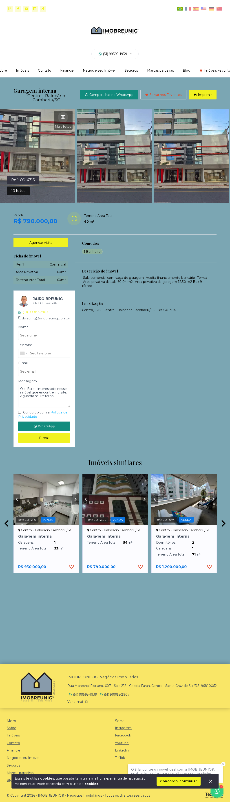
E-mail (44, 438)
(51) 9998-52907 (36, 312)
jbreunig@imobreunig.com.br (46, 318)
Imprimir (205, 95)
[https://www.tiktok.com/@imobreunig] (43, 9)
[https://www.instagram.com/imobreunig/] (10, 9)
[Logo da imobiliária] (37, 686)
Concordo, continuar (178, 781)
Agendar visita (40, 243)
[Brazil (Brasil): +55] (23, 353)
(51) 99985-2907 (117, 694)
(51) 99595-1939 (115, 54)
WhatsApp (46, 426)
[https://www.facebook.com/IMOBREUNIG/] (18, 9)
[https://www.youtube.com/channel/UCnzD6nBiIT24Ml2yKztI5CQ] (26, 9)
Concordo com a (42, 414)
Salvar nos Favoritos (166, 95)
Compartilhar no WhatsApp (111, 95)
